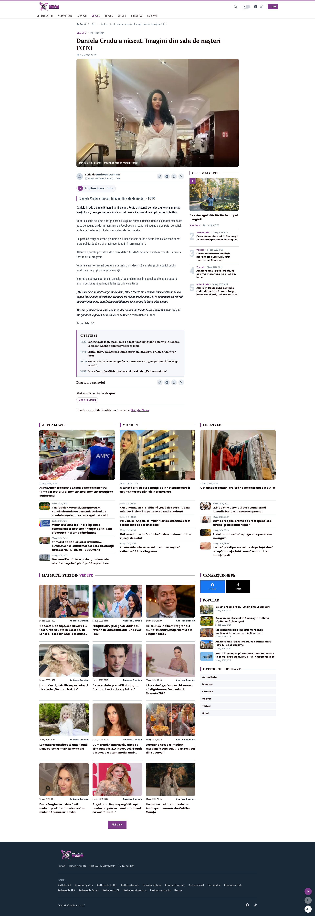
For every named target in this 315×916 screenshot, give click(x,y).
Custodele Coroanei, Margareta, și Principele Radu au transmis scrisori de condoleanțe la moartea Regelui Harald (80, 511)
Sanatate (194, 225)
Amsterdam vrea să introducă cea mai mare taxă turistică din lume (216, 274)
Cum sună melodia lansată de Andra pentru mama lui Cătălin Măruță (168, 808)
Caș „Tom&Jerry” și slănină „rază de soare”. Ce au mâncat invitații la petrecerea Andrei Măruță (155, 509)
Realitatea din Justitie (107, 885)
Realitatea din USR (111, 890)
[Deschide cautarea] (235, 6)
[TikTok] (262, 7)
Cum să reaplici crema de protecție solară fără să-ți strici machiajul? (242, 523)
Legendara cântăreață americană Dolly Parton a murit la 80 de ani (63, 747)
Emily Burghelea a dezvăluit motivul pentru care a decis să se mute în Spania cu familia (62, 808)
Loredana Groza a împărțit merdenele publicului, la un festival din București (213, 257)
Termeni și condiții (77, 866)
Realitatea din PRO (66, 890)
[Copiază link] (160, 176)
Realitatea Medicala (152, 885)
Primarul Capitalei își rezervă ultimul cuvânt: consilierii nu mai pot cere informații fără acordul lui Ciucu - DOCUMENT (83, 546)
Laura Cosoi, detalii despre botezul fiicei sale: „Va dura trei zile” (127, 371)
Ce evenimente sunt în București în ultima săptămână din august (217, 238)
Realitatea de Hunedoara (135, 890)
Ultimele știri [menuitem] (45, 15)
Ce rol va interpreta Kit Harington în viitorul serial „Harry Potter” (116, 687)
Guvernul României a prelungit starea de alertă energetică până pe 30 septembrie (80, 561)
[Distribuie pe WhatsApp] (174, 176)
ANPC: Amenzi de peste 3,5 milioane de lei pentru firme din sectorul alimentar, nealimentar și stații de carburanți (76, 492)
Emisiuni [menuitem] (152, 15)
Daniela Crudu (87, 399)
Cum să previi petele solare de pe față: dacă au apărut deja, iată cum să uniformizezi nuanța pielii (243, 551)
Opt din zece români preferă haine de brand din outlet (237, 488)
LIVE (274, 6)
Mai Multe (117, 824)
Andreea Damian (108, 174)
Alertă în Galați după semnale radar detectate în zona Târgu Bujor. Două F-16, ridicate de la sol (217, 291)
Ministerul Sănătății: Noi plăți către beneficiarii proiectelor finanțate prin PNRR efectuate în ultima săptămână (82, 529)
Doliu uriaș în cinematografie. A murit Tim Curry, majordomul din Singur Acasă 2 (134, 363)
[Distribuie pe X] (181, 176)
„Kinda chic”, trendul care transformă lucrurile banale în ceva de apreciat (239, 509)
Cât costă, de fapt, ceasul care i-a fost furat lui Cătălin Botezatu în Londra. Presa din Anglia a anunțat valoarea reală (133, 343)
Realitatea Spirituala (130, 885)
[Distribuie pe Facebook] (167, 176)
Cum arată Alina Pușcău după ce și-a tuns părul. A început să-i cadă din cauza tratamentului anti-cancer (117, 750)
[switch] (246, 7)
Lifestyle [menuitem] (136, 15)
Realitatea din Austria (89, 890)
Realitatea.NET (64, 885)
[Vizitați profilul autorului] (79, 176)
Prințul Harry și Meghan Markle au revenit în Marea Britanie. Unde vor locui (132, 353)
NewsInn (178, 890)
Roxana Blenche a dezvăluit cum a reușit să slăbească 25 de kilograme (150, 549)
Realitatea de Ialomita (160, 890)
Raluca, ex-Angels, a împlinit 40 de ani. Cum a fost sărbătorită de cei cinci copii (155, 523)
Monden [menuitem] (82, 15)
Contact (61, 866)
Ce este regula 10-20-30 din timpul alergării (242, 607)
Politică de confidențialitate (102, 866)
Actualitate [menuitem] (65, 15)
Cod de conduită (126, 866)
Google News (140, 410)
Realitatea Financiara (175, 885)
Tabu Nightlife (214, 885)
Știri (93, 24)
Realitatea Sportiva (84, 885)
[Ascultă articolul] (308, 891)
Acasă (83, 24)
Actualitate (202, 232)
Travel (200, 267)
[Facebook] (256, 7)
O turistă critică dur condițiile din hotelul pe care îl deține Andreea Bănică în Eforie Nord (155, 490)
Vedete (104, 24)
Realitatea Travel (196, 885)
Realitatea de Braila (233, 885)
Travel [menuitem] (109, 15)
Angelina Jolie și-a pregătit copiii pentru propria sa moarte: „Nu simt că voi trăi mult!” (117, 808)
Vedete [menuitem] (96, 15)
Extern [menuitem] (122, 15)
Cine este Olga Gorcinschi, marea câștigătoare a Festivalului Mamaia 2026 (169, 689)
